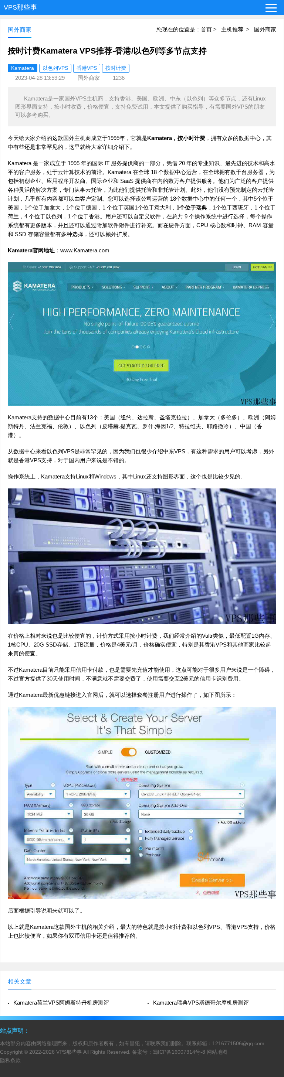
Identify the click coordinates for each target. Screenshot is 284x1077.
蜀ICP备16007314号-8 (179, 1052)
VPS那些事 (20, 7)
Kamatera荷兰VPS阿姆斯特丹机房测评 (61, 1002)
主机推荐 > (237, 29)
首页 (206, 29)
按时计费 (115, 68)
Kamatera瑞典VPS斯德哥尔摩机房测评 (201, 1002)
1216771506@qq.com (238, 1043)
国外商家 (265, 29)
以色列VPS (55, 68)
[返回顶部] (269, 961)
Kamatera (22, 68)
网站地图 (217, 1052)
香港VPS (87, 68)
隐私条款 (10, 1060)
